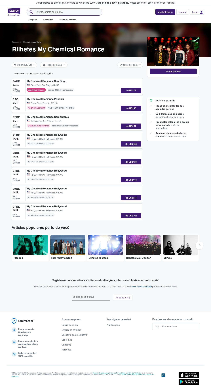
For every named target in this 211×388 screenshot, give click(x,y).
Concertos (16, 42)
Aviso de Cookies (134, 372)
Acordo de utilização (100, 372)
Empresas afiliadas (71, 330)
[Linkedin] (163, 379)
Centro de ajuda (69, 325)
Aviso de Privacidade (141, 286)
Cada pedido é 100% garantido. (112, 2)
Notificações (113, 325)
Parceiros (66, 349)
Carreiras (66, 344)
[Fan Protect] (23, 321)
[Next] (199, 245)
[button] (173, 71)
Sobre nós (66, 339)
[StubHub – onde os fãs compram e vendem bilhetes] (14, 11)
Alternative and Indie (32, 42)
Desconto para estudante (74, 334)
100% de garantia (165, 100)
